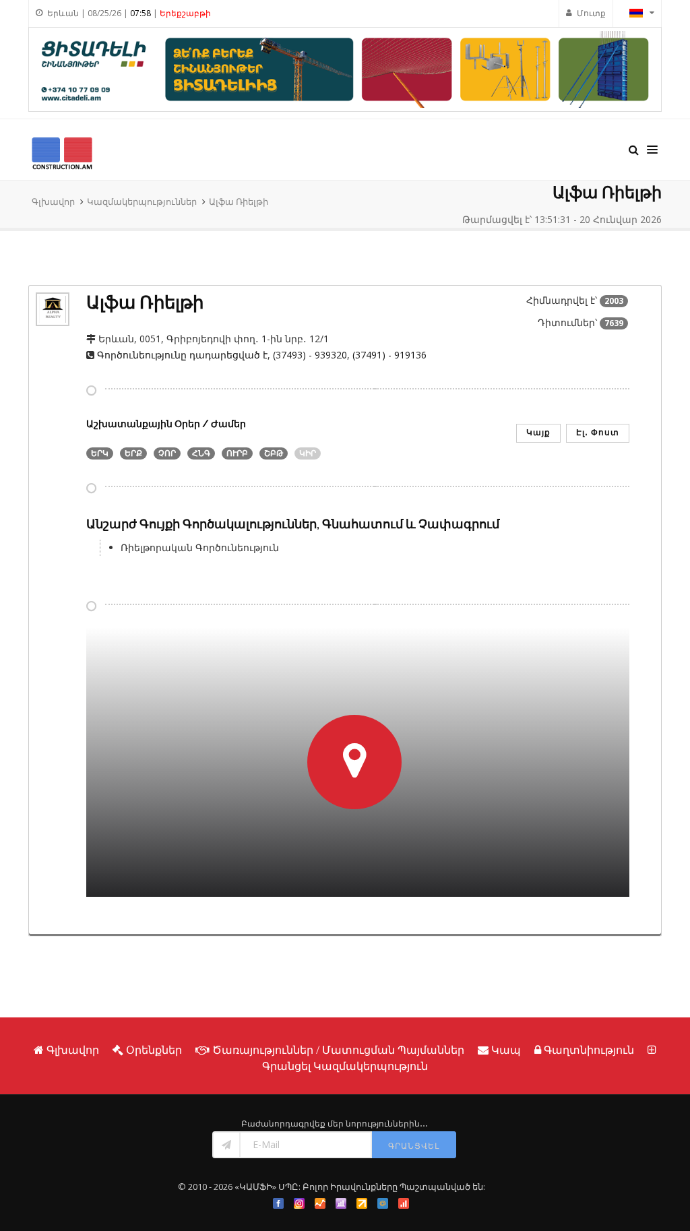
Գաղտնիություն (589, 1049)
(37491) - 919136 (389, 354)
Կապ (506, 1049)
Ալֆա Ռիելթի (238, 201)
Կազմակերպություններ (142, 201)
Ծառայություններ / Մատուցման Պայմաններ (338, 1049)
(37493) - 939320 (310, 354)
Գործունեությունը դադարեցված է (182, 354)
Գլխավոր (53, 201)
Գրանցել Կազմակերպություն (345, 1066)
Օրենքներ (154, 1049)
